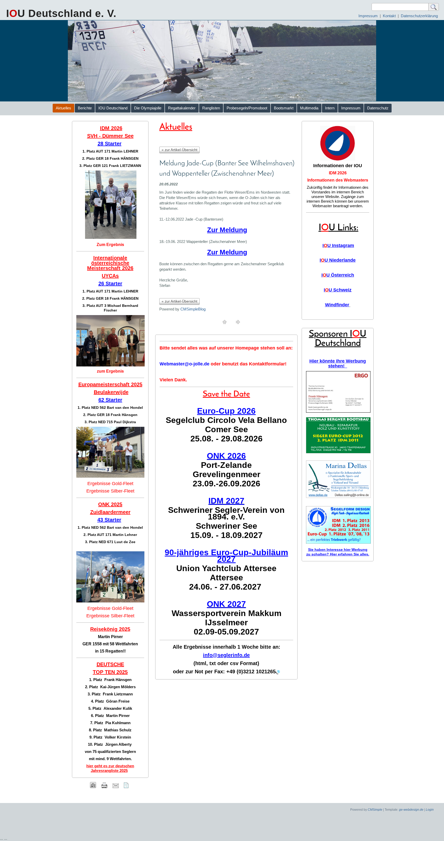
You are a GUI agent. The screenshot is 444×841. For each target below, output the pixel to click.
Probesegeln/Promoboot (247, 108)
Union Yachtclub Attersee (226, 568)
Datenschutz (377, 108)
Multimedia (309, 108)
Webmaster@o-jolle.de (184, 363)
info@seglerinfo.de (226, 655)
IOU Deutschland (112, 108)
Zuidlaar (100, 512)
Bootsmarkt (283, 108)
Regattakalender (182, 108)
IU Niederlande (338, 260)
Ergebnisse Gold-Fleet (110, 483)
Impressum (368, 16)
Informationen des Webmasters (337, 180)
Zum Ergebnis (110, 244)
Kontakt (389, 16)
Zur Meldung (227, 230)
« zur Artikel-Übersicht (179, 150)
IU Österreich (337, 275)
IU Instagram (338, 245)
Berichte (85, 108)
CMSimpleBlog (193, 309)
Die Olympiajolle (147, 108)
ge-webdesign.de (411, 809)
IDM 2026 (338, 173)
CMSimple (375, 809)
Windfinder (337, 304)
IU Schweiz (337, 289)
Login (430, 809)
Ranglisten (211, 108)
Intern (330, 108)
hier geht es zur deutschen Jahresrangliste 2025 (110, 768)
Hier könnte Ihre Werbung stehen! (337, 363)
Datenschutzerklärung (419, 16)
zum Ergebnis (110, 371)
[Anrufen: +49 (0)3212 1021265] (278, 672)
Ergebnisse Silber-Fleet (110, 491)
